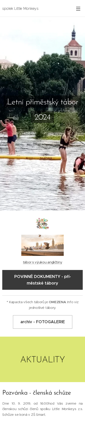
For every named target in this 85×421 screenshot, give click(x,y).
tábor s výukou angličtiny (42, 262)
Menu (78, 8)
